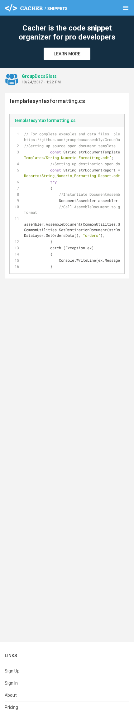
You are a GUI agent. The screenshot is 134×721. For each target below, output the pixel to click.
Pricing (11, 707)
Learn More (67, 54)
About (11, 695)
